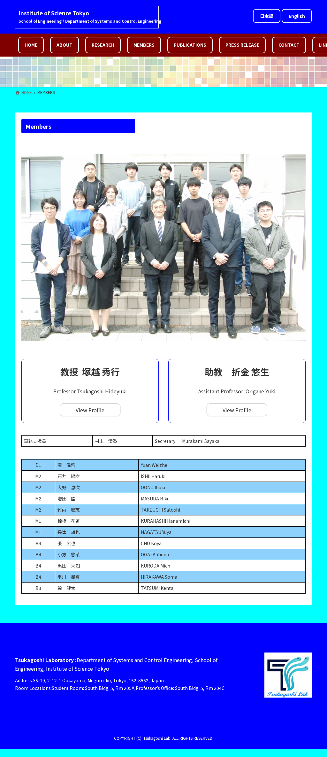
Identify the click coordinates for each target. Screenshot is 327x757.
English (297, 16)
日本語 (266, 16)
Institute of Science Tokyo (54, 13)
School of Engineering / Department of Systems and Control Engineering (90, 21)
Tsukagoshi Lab (157, 738)
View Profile (90, 410)
